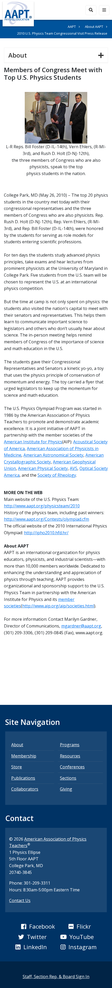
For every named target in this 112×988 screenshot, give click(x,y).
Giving (66, 789)
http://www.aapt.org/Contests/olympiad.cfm (46, 519)
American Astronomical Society (53, 455)
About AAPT (94, 26)
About (19, 55)
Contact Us (19, 900)
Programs (69, 745)
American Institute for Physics (33, 442)
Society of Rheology (57, 475)
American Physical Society (43, 468)
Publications (23, 778)
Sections (68, 778)
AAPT (72, 26)
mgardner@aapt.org (81, 626)
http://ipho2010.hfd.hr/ (46, 533)
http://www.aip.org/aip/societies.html (58, 606)
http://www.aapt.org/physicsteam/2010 (42, 506)
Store (16, 767)
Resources (70, 756)
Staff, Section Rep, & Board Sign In (56, 976)
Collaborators (24, 789)
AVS (73, 468)
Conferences (72, 767)
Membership (23, 756)
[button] (38, 926)
